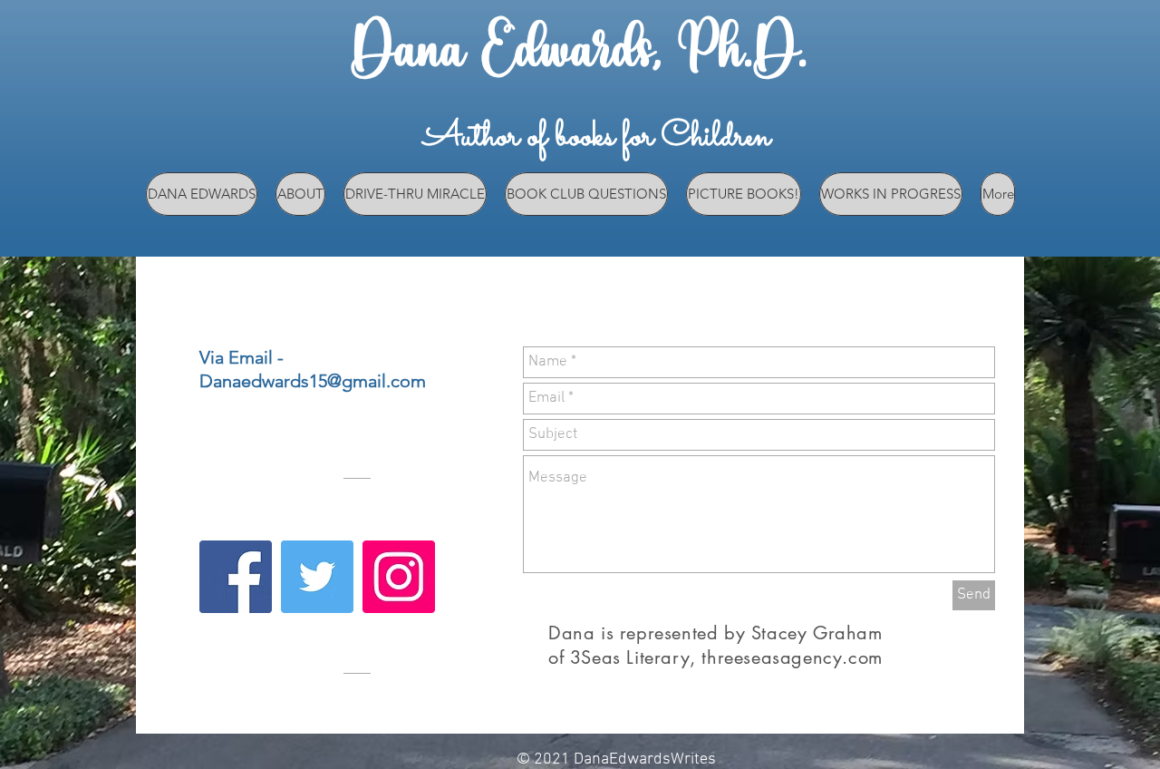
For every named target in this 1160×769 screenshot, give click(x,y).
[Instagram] (398, 576)
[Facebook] (235, 576)
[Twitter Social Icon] (317, 576)
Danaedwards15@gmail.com (312, 381)
